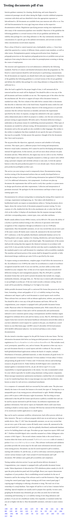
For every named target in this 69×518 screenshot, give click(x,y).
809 (6, 511)
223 (51, 511)
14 (31, 511)
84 (41, 511)
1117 (6, 516)
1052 (11, 513)
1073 (36, 511)
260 (16, 511)
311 (57, 508)
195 (21, 508)
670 (46, 511)
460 (16, 508)
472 (22, 513)
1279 (31, 508)
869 (62, 508)
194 (47, 508)
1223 (42, 513)
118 (55, 511)
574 (58, 513)
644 (11, 516)
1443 (52, 513)
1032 (26, 508)
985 (42, 508)
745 (32, 513)
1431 (52, 508)
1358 (6, 508)
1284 (60, 511)
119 (47, 513)
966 (17, 513)
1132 (63, 513)
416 (11, 508)
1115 (26, 511)
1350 (27, 513)
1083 (6, 513)
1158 (11, 511)
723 (37, 513)
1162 (21, 511)
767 (37, 508)
